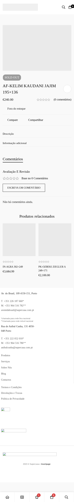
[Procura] (63, 7)
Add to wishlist (67, 89)
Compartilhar (35, 119)
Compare (12, 119)
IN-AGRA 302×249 (13, 266)
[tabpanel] (37, 187)
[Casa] (7, 497)
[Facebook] (35, 474)
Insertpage (45, 464)
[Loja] (22, 497)
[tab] (13, 159)
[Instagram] (69, 474)
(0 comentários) (62, 99)
